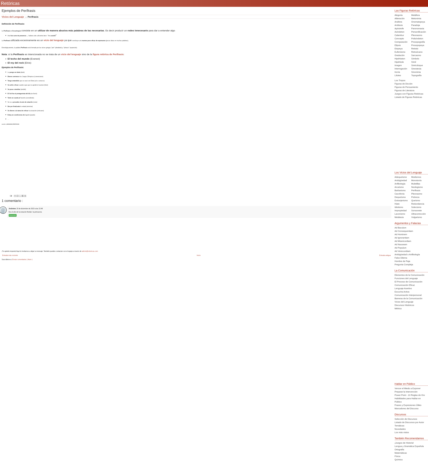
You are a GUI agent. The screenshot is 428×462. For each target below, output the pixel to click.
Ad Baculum (400, 228)
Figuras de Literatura (404, 90)
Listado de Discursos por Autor (409, 422)
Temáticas (399, 426)
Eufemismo (400, 52)
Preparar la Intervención (406, 392)
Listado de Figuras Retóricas (408, 97)
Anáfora (398, 22)
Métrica (398, 308)
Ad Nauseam (401, 244)
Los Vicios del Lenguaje (408, 172)
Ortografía (399, 449)
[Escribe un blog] (17, 196)
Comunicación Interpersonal (408, 295)
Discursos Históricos (404, 305)
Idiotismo (399, 207)
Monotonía (416, 180)
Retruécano (417, 52)
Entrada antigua (385, 255)
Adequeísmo (401, 177)
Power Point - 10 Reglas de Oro (410, 395)
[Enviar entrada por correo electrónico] (10, 196)
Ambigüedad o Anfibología (407, 254)
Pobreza (415, 197)
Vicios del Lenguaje (13, 17)
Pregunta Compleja (404, 264)
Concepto (399, 38)
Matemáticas (401, 453)
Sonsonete (416, 210)
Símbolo (415, 58)
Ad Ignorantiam (402, 238)
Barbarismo (400, 190)
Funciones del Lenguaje (406, 278)
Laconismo (400, 214)
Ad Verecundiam (403, 251)
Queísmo (415, 200)
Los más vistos (402, 432)
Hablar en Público (405, 383)
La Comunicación (405, 270)
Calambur (399, 35)
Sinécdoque (417, 65)
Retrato (414, 48)
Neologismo (417, 187)
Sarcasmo (416, 55)
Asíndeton (399, 32)
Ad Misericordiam (403, 241)
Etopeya (399, 48)
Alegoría (399, 15)
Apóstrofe (399, 28)
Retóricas (10, 3)
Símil (413, 62)
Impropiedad (401, 210)
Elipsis (398, 45)
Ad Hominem (401, 234)
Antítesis (399, 25)
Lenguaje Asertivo (403, 288)
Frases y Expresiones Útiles (408, 405)
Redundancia (417, 204)
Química (399, 459)
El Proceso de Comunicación (408, 282)
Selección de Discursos (406, 419)
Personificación (418, 32)
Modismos (416, 177)
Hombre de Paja (402, 261)
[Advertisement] (371, 30)
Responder (12, 215)
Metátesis (399, 217)
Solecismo (416, 207)
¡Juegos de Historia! (404, 443)
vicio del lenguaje (54, 40)
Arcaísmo (399, 187)
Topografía (416, 75)
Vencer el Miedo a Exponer (408, 388)
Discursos (400, 414)
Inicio (199, 255)
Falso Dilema (401, 258)
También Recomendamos (409, 438)
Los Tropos (400, 80)
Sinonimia (416, 72)
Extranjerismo (401, 200)
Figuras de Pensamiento (406, 87)
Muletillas (415, 184)
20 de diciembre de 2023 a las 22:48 (29, 208)
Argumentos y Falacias (408, 223)
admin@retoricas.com (90, 251)
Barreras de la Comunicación (408, 298)
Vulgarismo (416, 217)
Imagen (398, 65)
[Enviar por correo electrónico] (15, 196)
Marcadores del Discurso (407, 408)
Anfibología (400, 184)
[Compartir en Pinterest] (25, 196)
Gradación (400, 55)
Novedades (400, 429)
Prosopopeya (417, 45)
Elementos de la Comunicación (409, 275)
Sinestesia (416, 69)
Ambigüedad (401, 180)
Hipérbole (399, 62)
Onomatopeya (418, 22)
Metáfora (415, 15)
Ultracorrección (418, 214)
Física (397, 456)
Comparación (401, 42)
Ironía (397, 72)
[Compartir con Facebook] (23, 196)
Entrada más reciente (10, 255)
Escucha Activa (402, 292)
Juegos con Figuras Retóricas (409, 94)
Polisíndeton (417, 38)
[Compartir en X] (20, 196)
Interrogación (401, 69)
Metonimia (416, 18)
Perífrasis (415, 190)
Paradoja (415, 25)
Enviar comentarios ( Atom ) (22, 259)
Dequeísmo (400, 197)
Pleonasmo (416, 35)
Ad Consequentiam (404, 231)
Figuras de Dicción (404, 84)
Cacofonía (399, 194)
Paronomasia (417, 28)
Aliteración (400, 18)
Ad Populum (400, 248)
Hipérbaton (400, 58)
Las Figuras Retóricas (407, 10)
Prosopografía (418, 42)
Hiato (397, 204)
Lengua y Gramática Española (409, 446)
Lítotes (398, 75)
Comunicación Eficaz (405, 285)
